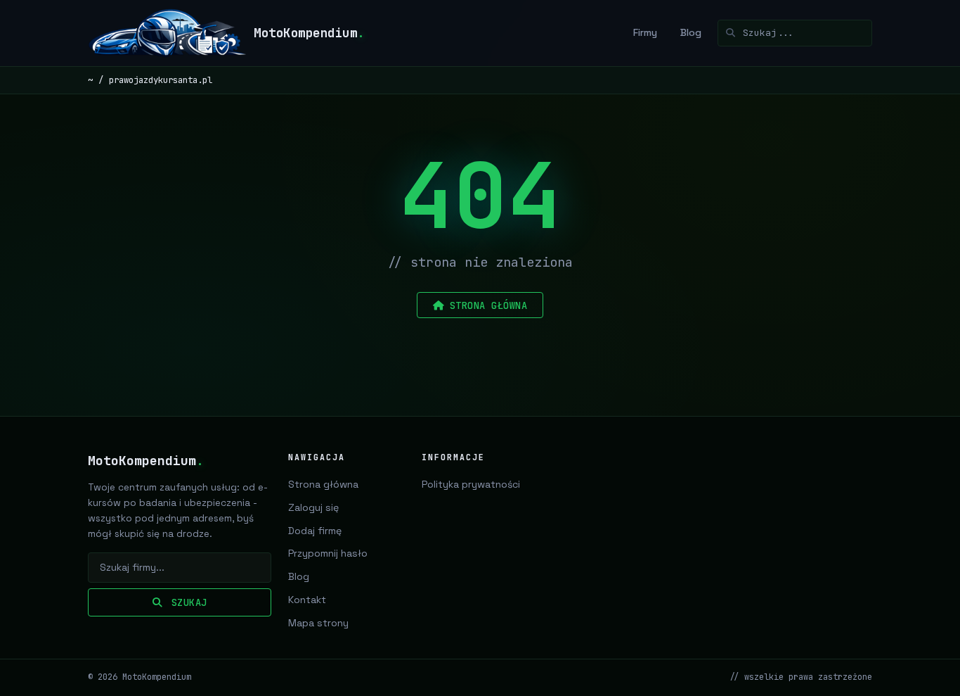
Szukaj (186, 602)
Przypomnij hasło (328, 553)
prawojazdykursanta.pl (160, 80)
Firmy (645, 32)
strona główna (489, 305)
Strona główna (323, 484)
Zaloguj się (313, 507)
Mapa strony (318, 622)
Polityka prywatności (471, 484)
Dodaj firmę (315, 530)
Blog (690, 32)
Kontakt (307, 599)
